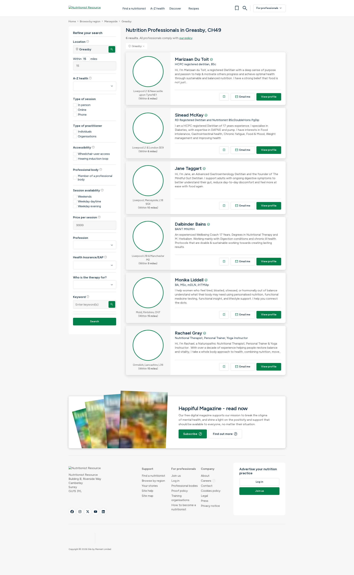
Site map (147, 496)
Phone (82, 114)
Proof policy (179, 490)
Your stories (150, 485)
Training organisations (180, 498)
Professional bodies (184, 485)
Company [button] (207, 469)
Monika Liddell (190, 279)
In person (84, 105)
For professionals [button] (183, 469)
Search (94, 321)
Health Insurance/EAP (90, 257)
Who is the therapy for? (89, 277)
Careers (208, 481)
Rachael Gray (189, 333)
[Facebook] (72, 511)
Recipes (193, 8)
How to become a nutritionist (183, 507)
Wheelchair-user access (94, 154)
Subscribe (192, 434)
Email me (242, 97)
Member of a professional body (95, 177)
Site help (147, 490)
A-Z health (157, 8)
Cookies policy (210, 490)
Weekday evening (89, 206)
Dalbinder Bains (191, 224)
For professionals (269, 8)
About (205, 475)
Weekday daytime (89, 201)
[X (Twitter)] (87, 511)
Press (204, 501)
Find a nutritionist (134, 8)
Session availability (88, 190)
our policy (185, 38)
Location (81, 41)
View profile (269, 96)
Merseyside (110, 21)
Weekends (85, 196)
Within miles (85, 59)
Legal (204, 496)
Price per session (87, 217)
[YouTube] (95, 511)
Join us (176, 475)
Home (72, 21)
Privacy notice (210, 506)
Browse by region (90, 21)
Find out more (225, 434)
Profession (80, 238)
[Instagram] (80, 511)
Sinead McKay (190, 115)
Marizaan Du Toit (192, 59)
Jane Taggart (189, 168)
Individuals (85, 131)
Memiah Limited (103, 549)
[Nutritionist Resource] (92, 8)
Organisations (87, 136)
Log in (175, 480)
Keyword (81, 297)
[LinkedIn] (103, 511)
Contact (206, 485)
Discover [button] (175, 8)
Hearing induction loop (93, 158)
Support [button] (147, 469)
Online (82, 110)
